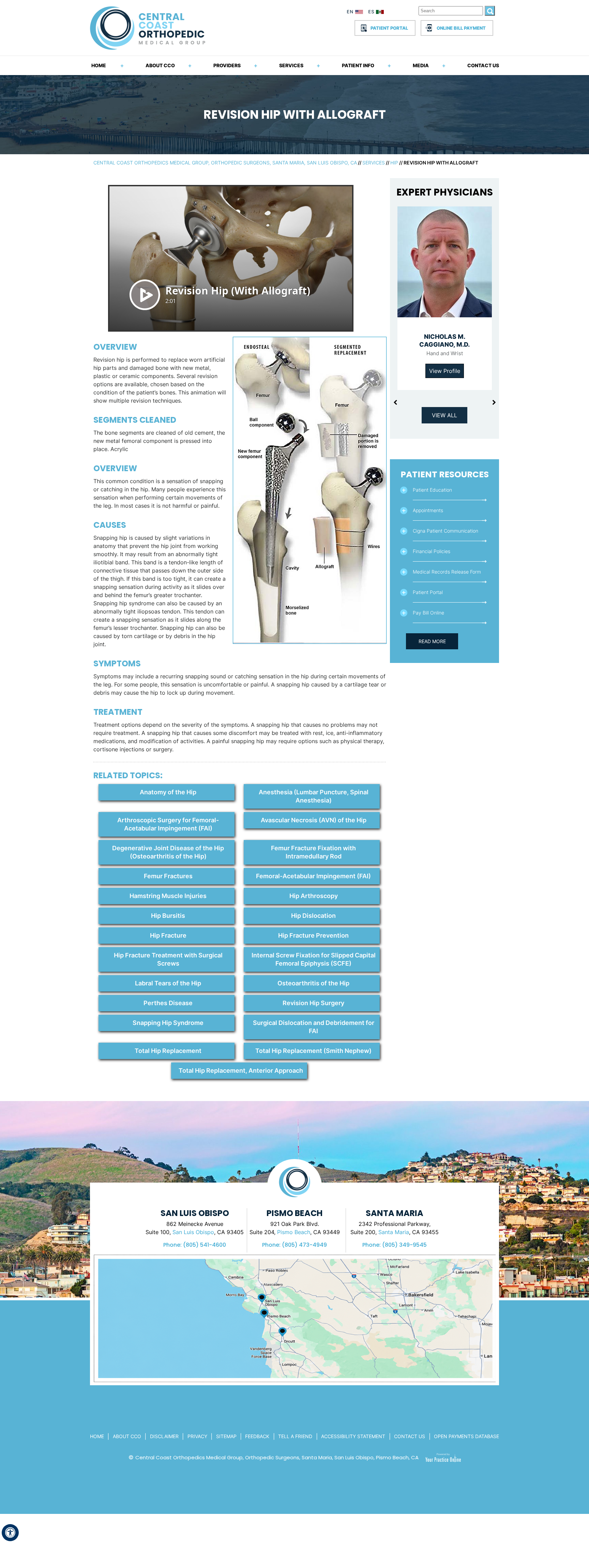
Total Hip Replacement (168, 1050)
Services (291, 65)
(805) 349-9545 (404, 1245)
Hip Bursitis (168, 915)
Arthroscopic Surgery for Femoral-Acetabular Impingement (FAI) (168, 824)
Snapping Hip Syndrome (168, 1022)
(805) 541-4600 (204, 1245)
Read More (432, 641)
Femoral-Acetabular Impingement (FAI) (313, 876)
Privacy (197, 1436)
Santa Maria (393, 1232)
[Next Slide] (493, 402)
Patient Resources (445, 474)
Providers (227, 65)
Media (421, 65)
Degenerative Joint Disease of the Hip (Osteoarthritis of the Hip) (168, 852)
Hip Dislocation (313, 915)
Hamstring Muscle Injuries (168, 895)
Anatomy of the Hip (168, 792)
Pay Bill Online (428, 613)
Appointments (428, 510)
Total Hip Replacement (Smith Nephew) (313, 1050)
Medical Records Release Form (447, 572)
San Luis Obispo (193, 1232)
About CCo (127, 1436)
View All (444, 415)
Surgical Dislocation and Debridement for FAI (313, 1027)
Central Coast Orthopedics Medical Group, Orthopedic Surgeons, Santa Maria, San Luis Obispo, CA (225, 162)
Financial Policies (431, 551)
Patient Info (358, 65)
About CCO (160, 65)
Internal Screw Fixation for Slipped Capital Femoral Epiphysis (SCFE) (314, 959)
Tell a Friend (295, 1436)
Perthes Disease (168, 1003)
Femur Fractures (168, 876)
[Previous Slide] (395, 402)
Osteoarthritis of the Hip (313, 983)
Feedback (257, 1436)
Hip (394, 162)
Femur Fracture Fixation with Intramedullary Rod (313, 852)
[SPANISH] (379, 13)
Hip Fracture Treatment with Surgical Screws (168, 959)
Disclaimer (164, 1436)
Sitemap (226, 1436)
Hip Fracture (168, 935)
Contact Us (483, 65)
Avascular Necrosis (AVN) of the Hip (313, 820)
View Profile (444, 370)
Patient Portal (389, 28)
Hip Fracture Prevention (313, 935)
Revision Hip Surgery (313, 1003)
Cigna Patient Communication (445, 531)
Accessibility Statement (353, 1436)
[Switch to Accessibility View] (10, 1532)
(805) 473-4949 (304, 1245)
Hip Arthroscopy (313, 895)
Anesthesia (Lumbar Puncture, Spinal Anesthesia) (313, 796)
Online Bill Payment (461, 28)
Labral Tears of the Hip (168, 983)
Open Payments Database (466, 1436)
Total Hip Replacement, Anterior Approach (241, 1070)
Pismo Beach (293, 1232)
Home (98, 65)
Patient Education (432, 490)
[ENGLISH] (355, 13)
